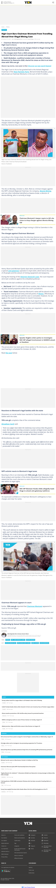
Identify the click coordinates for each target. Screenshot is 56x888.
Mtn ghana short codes (23, 643)
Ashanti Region (31, 639)
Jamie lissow (35, 643)
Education (4, 715)
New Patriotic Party (21, 72)
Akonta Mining (45, 191)
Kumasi (8, 639)
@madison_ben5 (8, 424)
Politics (8, 27)
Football (4, 702)
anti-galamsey (13, 271)
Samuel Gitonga (31, 39)
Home (3, 27)
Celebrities (4, 777)
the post (9, 353)
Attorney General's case (29, 277)
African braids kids (10, 643)
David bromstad (44, 643)
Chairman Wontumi (34, 606)
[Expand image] (53, 129)
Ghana (41, 294)
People (4, 728)
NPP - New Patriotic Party (18, 639)
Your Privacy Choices (29, 887)
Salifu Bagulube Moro (18, 39)
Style (2, 785)
